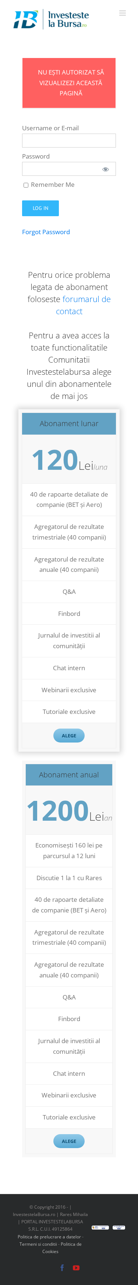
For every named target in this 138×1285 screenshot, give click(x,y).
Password (36, 156)
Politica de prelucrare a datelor (49, 1237)
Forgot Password (46, 232)
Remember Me (52, 184)
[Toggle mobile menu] (123, 13)
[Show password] (105, 169)
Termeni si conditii (39, 1244)
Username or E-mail (50, 128)
